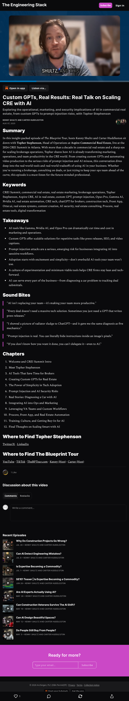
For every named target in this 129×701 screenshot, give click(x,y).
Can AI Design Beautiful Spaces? (36, 617)
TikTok (20, 462)
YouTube (8, 462)
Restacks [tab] (25, 495)
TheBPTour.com (37, 462)
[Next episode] (11, 78)
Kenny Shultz (10, 120)
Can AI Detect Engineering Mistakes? (38, 553)
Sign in (120, 5)
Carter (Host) (76, 462)
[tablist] (17, 495)
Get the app (78, 691)
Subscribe (105, 5)
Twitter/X (9, 444)
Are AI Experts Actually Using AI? (36, 592)
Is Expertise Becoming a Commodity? (38, 566)
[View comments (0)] (49, 696)
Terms (79, 685)
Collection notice (91, 685)
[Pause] (4, 78)
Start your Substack (58, 691)
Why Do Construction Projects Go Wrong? (41, 540)
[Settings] (125, 78)
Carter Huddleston (32, 120)
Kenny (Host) (58, 462)
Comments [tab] (11, 495)
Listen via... (39, 88)
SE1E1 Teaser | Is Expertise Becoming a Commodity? (47, 579)
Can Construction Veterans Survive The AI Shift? (45, 604)
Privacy (71, 685)
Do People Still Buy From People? (36, 630)
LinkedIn (23, 444)
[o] (8, 544)
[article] (64, 544)
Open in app (17, 88)
